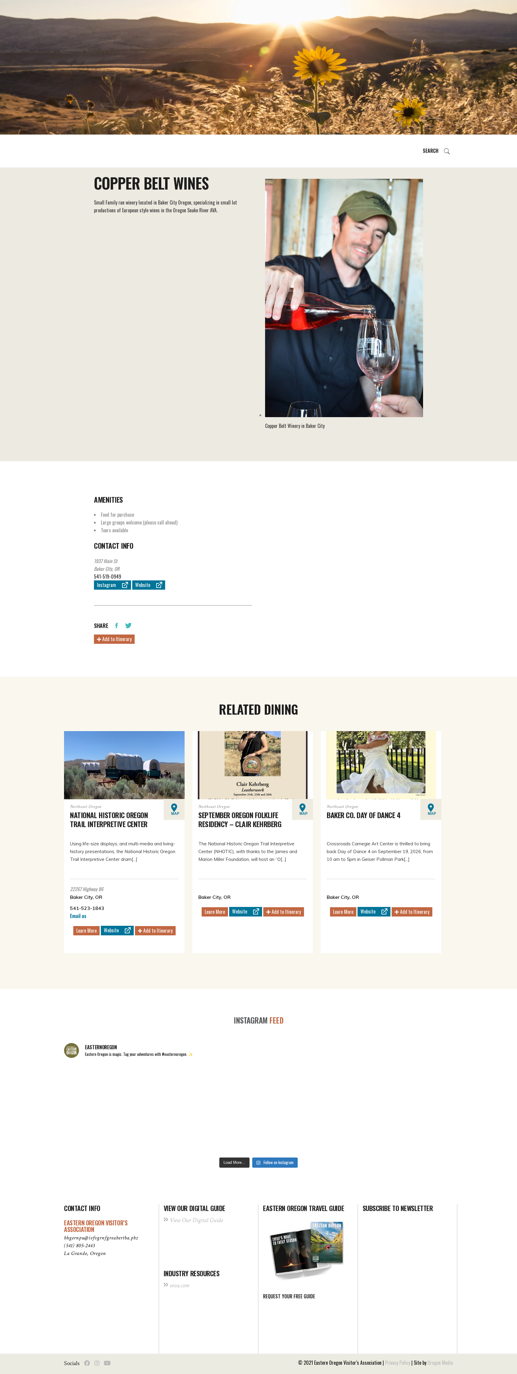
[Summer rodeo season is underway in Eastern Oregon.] (180, 1131)
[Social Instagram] (97, 1363)
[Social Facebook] (87, 1363)
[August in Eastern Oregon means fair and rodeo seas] (258, 1086)
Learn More (86, 930)
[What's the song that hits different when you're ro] (415, 1131)
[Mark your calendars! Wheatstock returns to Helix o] (180, 1086)
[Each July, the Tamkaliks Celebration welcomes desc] (415, 1086)
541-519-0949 (107, 576)
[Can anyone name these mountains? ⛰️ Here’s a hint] (101, 1131)
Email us (78, 915)
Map (175, 814)
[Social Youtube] (107, 1363)
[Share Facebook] (116, 625)
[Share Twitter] (128, 625)
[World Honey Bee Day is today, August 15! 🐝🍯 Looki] (101, 1086)
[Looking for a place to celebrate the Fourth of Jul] (258, 1131)
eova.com (179, 1285)
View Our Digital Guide (196, 1220)
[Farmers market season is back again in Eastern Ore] (337, 1131)
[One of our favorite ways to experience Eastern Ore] (337, 1086)
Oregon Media (440, 1362)
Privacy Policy (397, 1362)
